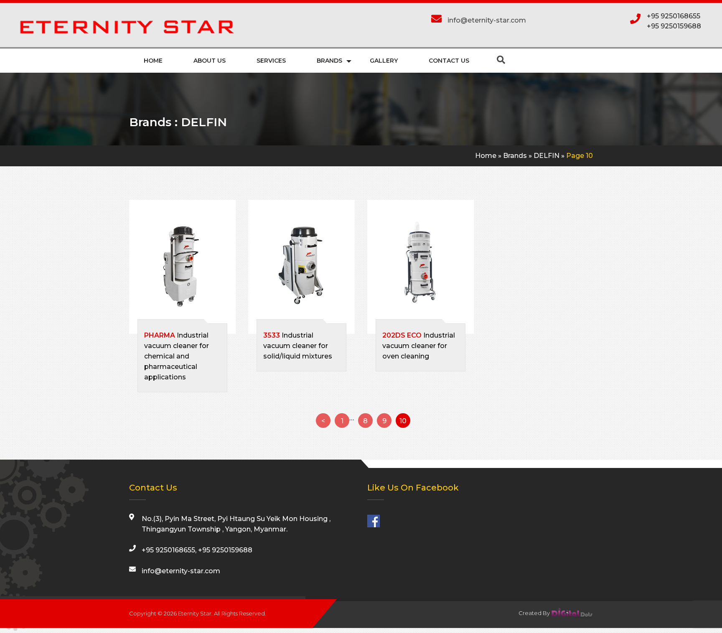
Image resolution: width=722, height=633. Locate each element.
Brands (329, 60)
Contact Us (449, 60)
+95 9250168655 (673, 16)
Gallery (384, 60)
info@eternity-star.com (486, 20)
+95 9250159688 (674, 26)
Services (271, 60)
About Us (209, 60)
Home (153, 60)
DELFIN (546, 156)
